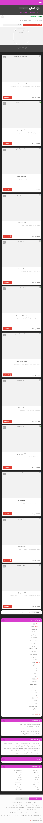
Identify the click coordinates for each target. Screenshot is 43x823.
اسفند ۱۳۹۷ (18, 785)
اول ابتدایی (34, 629)
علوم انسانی (34, 690)
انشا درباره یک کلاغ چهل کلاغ (33, 727)
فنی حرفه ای (33, 657)
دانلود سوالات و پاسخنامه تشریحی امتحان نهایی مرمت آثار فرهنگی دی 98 (23, 807)
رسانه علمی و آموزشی (37, 820)
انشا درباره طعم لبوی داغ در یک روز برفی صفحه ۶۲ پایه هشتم (26, 803)
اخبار (38, 25)
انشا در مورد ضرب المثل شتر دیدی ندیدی (30, 731)
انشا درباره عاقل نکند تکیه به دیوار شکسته (30, 729)
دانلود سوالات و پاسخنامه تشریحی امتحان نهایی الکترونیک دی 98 (18, 748)
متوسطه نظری (33, 654)
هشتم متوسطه (33, 649)
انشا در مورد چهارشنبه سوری (21, 84)
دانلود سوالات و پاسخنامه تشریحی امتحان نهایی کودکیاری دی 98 (25, 812)
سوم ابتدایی (34, 635)
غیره (4, 57)
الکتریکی (34, 701)
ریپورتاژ (36, 714)
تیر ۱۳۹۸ (19, 780)
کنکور (37, 679)
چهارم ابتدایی (33, 638)
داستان (35, 665)
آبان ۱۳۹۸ (37, 777)
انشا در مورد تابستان (21, 176)
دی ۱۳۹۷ (18, 787)
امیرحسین (38, 748)
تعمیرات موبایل (33, 706)
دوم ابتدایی (34, 632)
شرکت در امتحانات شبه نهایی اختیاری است (30, 724)
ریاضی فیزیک (33, 684)
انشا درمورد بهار (21, 500)
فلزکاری (35, 712)
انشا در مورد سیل (22, 223)
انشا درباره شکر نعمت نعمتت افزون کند (31, 734)
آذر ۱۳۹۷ (37, 789)
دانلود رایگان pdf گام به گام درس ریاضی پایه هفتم (24, 746)
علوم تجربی (34, 687)
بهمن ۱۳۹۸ (18, 773)
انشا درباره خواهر (22, 454)
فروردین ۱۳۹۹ (17, 770)
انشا (36, 671)
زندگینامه (34, 668)
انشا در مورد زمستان (21, 130)
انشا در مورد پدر (21, 269)
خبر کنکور (34, 681)
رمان (36, 676)
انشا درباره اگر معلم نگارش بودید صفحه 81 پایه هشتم (23, 751)
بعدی (23, 612)
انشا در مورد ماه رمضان (21, 361)
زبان (36, 695)
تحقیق (35, 673)
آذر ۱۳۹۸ (19, 775)
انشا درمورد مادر (21, 408)
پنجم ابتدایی (33, 640)
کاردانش (35, 660)
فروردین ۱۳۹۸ (36, 785)
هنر (36, 692)
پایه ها (17, 25)
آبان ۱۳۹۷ (18, 789)
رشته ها (36, 698)
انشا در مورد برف (22, 547)
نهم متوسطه (34, 651)
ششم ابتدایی (33, 643)
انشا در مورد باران (21, 593)
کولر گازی (34, 709)
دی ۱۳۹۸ (37, 775)
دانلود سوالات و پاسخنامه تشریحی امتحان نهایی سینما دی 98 (26, 805)
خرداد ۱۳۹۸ (36, 782)
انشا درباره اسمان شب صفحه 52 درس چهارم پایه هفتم (17, 744)
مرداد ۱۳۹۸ (36, 780)
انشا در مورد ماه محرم (21, 315)
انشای (30, 820)
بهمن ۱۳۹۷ (36, 787)
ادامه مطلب (7, 97)
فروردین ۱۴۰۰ (36, 770)
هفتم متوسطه (33, 646)
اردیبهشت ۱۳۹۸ (17, 782)
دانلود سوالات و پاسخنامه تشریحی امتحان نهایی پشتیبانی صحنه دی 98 (23, 810)
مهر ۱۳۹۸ (18, 777)
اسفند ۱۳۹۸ (36, 773)
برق (36, 703)
